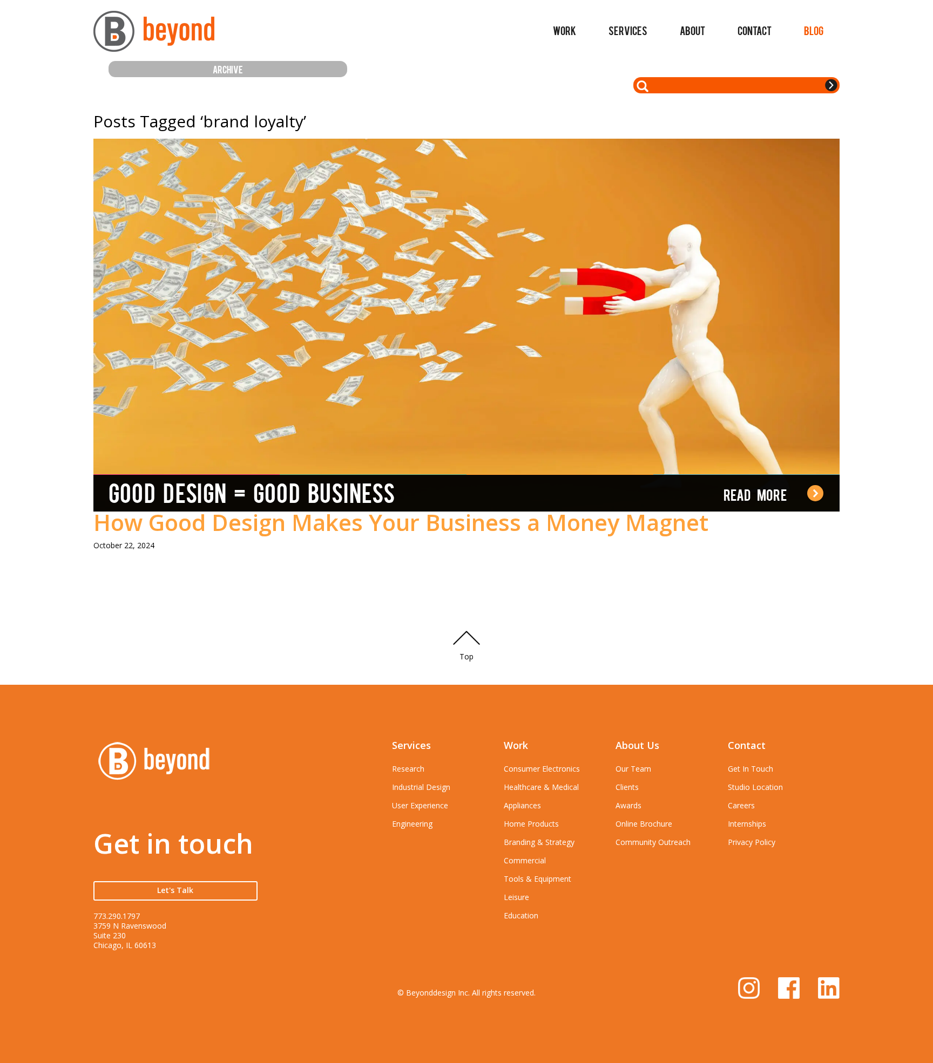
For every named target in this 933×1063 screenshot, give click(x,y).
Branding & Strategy (539, 842)
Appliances (522, 805)
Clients (627, 787)
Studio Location (755, 787)
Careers (741, 805)
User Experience (420, 805)
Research (408, 769)
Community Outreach (653, 842)
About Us (637, 745)
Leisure (516, 897)
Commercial (525, 860)
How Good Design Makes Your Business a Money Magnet (400, 522)
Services (628, 30)
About (692, 30)
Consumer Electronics (542, 769)
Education (521, 915)
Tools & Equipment (537, 879)
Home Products (531, 824)
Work (564, 30)
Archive (228, 68)
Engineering (412, 824)
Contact (755, 30)
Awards (628, 805)
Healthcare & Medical (541, 787)
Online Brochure (644, 824)
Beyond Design (153, 36)
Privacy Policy (751, 842)
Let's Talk (175, 890)
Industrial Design (421, 787)
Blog (813, 30)
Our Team (633, 769)
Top (466, 656)
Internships (747, 824)
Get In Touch (750, 769)
